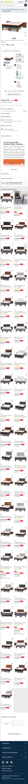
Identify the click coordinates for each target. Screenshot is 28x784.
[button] (14, 5)
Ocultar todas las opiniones (14, 733)
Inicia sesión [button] (20, 1)
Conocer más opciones (5, 113)
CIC (2, 40)
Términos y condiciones (7, 766)
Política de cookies (6, 768)
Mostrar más (14, 169)
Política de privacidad (7, 770)
